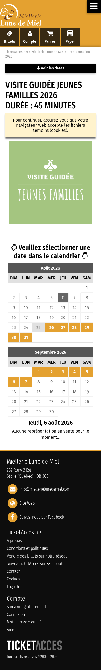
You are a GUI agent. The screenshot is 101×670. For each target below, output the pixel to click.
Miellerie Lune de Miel (48, 52)
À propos (14, 540)
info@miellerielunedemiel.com (44, 489)
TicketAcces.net (16, 52)
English (13, 586)
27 (63, 327)
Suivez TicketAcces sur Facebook (35, 563)
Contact (13, 571)
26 (51, 327)
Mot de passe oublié (24, 622)
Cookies (13, 579)
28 (74, 327)
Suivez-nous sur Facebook (41, 517)
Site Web (27, 503)
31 (26, 337)
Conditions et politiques (27, 548)
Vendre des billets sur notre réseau (37, 556)
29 (87, 327)
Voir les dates (52, 68)
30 (14, 337)
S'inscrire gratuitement (26, 606)
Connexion (16, 614)
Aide (10, 629)
